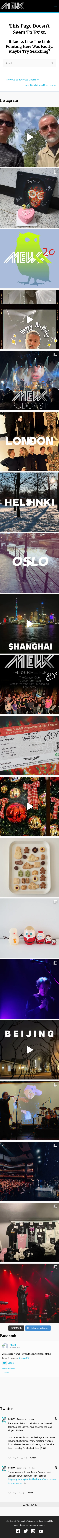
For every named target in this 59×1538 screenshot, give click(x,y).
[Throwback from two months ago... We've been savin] (29, 624)
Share (7, 1373)
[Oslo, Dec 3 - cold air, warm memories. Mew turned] (29, 1110)
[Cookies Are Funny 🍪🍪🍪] (29, 867)
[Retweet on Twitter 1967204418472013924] (16, 1493)
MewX (13, 1345)
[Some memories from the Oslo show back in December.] (29, 563)
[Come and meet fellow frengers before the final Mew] (29, 684)
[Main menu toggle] (55, 6)
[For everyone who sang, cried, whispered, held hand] (29, 1171)
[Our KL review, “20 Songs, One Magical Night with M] (29, 1293)
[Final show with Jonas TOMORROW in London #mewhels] (29, 502)
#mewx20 (24, 1357)
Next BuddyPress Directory (40, 85)
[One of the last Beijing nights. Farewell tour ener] (29, 1049)
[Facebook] (18, 1531)
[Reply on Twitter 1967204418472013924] (10, 1493)
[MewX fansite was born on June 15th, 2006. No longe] (29, 198)
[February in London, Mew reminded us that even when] (29, 441)
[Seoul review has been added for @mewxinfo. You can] (29, 989)
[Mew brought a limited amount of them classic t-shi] (29, 1232)
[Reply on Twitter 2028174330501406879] (10, 1458)
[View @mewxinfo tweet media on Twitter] (25, 1483)
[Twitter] (25, 1531)
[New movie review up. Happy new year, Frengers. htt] (29, 745)
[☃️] (29, 928)
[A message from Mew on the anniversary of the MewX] (29, 137)
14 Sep (32, 1468)
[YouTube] (41, 1531)
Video (11, 1362)
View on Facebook (8, 1368)
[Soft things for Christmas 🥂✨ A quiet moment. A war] (29, 806)
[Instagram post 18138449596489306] (29, 258)
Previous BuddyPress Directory (21, 79)
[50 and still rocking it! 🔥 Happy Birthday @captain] (29, 319)
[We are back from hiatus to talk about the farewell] (29, 380)
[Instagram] (33, 1531)
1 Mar (31, 1419)
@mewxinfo (21, 1419)
